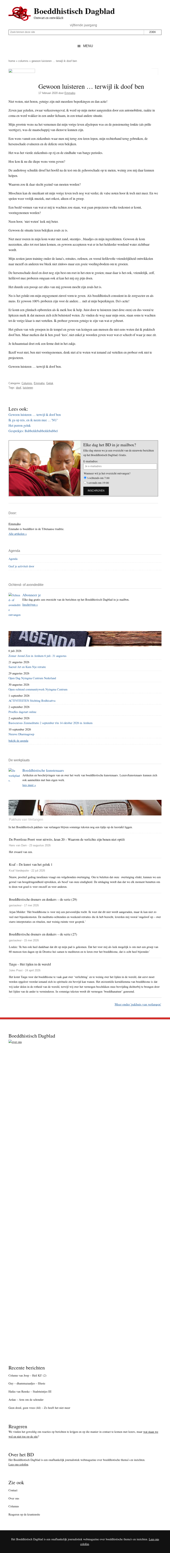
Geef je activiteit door (21, 566)
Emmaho (39, 383)
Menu (88, 46)
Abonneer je (31, 594)
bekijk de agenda (18, 741)
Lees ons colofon (18, 1464)
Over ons (13, 1498)
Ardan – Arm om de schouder (26, 1400)
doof (18, 387)
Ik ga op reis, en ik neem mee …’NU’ (33, 420)
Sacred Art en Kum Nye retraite (27, 667)
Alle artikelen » (17, 534)
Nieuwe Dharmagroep (21, 734)
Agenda (12, 559)
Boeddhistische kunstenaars (43, 770)
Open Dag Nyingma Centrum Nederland (32, 678)
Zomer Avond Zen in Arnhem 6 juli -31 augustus (37, 656)
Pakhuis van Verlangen (26, 819)
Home (11, 61)
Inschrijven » (30, 604)
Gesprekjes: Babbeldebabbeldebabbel (33, 431)
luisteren (28, 387)
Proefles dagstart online (22, 712)
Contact (12, 1490)
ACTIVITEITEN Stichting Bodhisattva (31, 701)
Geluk (49, 383)
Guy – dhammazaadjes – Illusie (26, 1383)
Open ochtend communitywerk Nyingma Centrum (37, 689)
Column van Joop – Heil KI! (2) (27, 1375)
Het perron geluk (19, 425)
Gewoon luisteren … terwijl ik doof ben (34, 414)
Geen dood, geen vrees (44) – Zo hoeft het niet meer (39, 1408)
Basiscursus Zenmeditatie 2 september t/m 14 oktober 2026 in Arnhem (50, 723)
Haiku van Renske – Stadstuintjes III (29, 1391)
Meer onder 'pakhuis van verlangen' (138, 1004)
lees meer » (29, 785)
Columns (23, 61)
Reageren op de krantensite (24, 1514)
